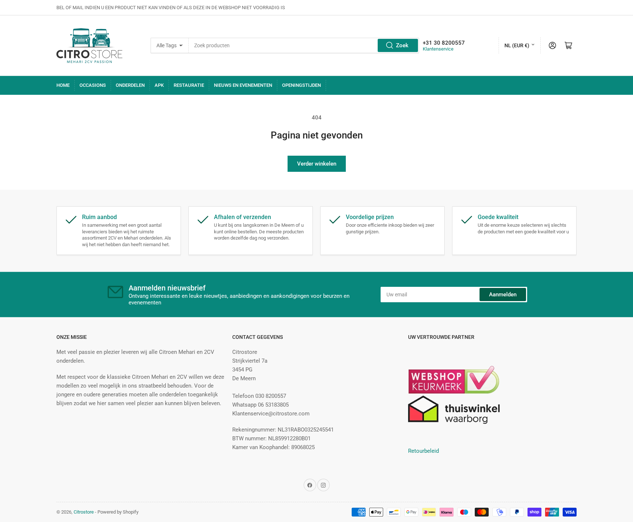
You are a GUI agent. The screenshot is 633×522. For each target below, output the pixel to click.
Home (63, 85)
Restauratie (189, 85)
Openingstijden (301, 85)
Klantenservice (438, 49)
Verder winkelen (316, 163)
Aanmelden (503, 294)
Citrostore (84, 512)
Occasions (92, 85)
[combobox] (304, 45)
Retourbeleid (423, 451)
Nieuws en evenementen (243, 85)
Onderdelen (130, 85)
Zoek (402, 45)
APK (159, 85)
